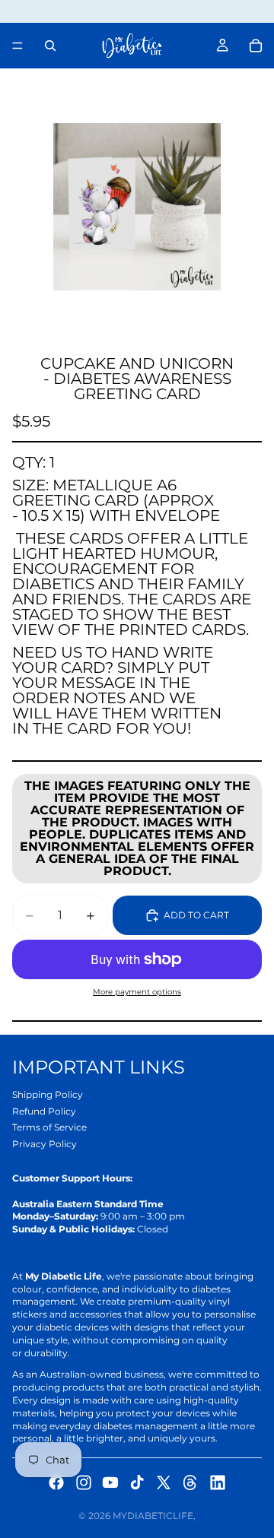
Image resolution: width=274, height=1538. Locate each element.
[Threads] (190, 1482)
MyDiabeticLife (153, 1515)
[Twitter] (164, 1482)
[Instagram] (84, 1482)
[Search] (50, 45)
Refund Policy (44, 1111)
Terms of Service (49, 1127)
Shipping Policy (47, 1094)
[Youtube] (110, 1482)
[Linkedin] (218, 1482)
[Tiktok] (137, 1482)
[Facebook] (56, 1482)
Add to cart (196, 915)
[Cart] (255, 45)
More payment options (137, 992)
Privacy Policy (44, 1144)
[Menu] (17, 45)
